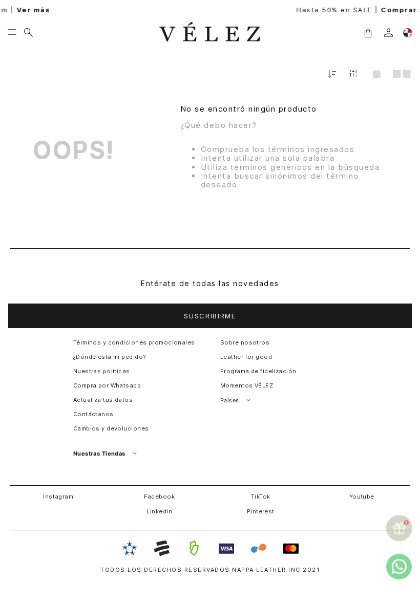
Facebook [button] (159, 496)
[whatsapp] (399, 566)
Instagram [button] (58, 496)
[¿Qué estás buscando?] (28, 33)
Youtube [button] (361, 496)
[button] (368, 32)
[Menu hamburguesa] (12, 33)
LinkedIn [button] (159, 511)
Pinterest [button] (261, 511)
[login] (388, 32)
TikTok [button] (260, 496)
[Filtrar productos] (353, 74)
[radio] (377, 74)
